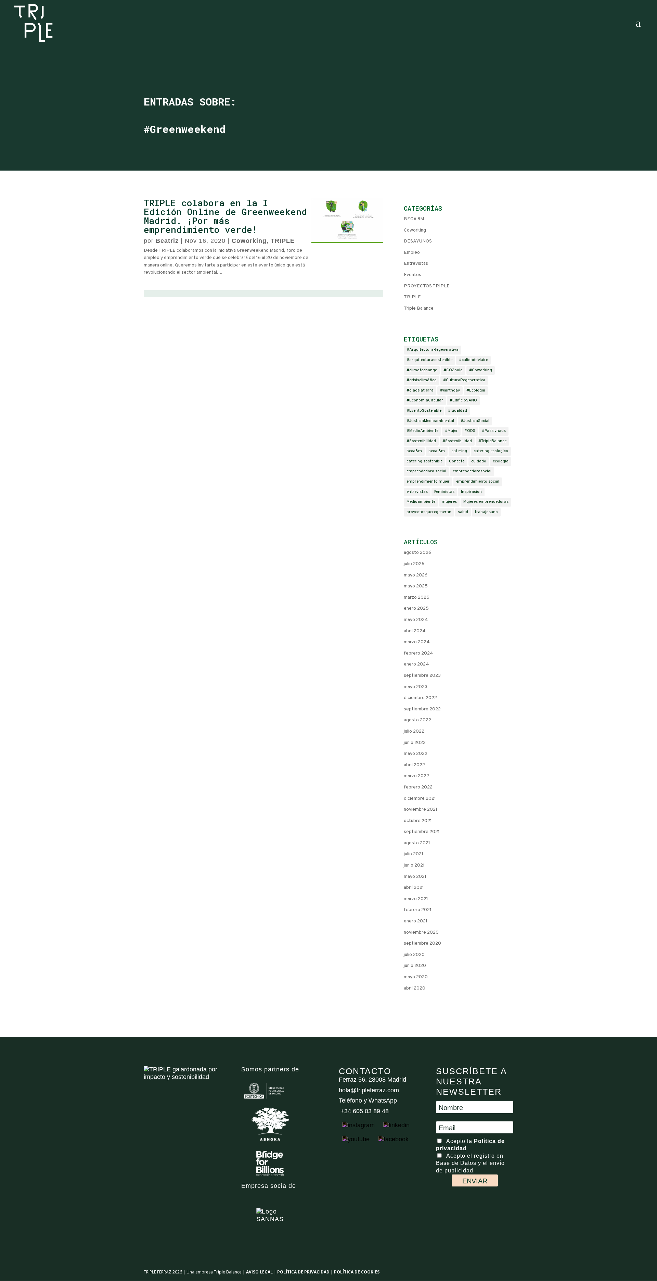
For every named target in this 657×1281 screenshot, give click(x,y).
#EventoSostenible (424, 410)
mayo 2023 (415, 687)
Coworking (249, 240)
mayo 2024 (416, 620)
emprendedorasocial (472, 471)
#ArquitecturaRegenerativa (433, 349)
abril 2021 (414, 888)
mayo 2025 (416, 586)
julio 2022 (414, 731)
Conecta (457, 461)
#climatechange (422, 370)
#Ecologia (475, 390)
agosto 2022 (417, 720)
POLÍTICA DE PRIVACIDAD (303, 1272)
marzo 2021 (416, 899)
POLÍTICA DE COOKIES (356, 1272)
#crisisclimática (422, 380)
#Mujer (451, 431)
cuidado (478, 461)
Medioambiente (421, 502)
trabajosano (486, 512)
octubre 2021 (418, 821)
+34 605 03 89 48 (364, 1111)
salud (463, 512)
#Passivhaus (494, 431)
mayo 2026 (415, 575)
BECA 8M (414, 219)
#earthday (450, 390)
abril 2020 (414, 988)
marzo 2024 (417, 642)
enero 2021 (415, 921)
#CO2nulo (453, 370)
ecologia (500, 461)
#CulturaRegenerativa (464, 380)
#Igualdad (457, 410)
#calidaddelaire (473, 360)
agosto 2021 (417, 843)
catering (459, 451)
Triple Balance (419, 308)
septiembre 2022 (422, 709)
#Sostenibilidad (421, 441)
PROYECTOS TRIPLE (427, 286)
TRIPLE (283, 240)
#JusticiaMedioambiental (430, 421)
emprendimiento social (477, 481)
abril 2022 (414, 765)
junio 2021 (414, 865)
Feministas (444, 492)
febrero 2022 (418, 787)
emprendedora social (426, 471)
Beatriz (167, 240)
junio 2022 (415, 743)
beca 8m (436, 451)
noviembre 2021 (420, 809)
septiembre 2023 (422, 676)
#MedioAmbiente (422, 431)
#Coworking (480, 370)
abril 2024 (415, 631)
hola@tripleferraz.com (369, 1090)
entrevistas (417, 492)
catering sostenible (424, 461)
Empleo (412, 253)
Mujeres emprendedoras (485, 502)
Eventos (412, 275)
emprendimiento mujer (428, 481)
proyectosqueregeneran (429, 512)
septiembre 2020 (422, 943)
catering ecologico (491, 451)
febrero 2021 (417, 910)
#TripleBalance (492, 441)
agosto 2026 (417, 553)
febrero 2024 (418, 653)
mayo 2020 (416, 977)
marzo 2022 (416, 776)
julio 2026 (414, 564)
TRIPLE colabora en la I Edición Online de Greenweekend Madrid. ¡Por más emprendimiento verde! (225, 216)
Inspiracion (471, 492)
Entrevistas (416, 263)
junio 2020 (415, 966)
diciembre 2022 (420, 698)
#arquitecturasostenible (429, 360)
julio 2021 (413, 854)
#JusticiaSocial (475, 421)
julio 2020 (414, 955)
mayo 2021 (415, 877)
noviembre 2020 (421, 932)
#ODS (469, 431)
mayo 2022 (415, 754)
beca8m (414, 451)
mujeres (449, 502)
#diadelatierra (420, 390)
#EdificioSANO (463, 400)
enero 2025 (416, 608)
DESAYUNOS (418, 241)
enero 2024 (416, 664)
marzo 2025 (416, 597)
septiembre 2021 (422, 832)
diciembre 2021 (420, 798)
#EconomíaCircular (425, 400)
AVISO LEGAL (259, 1272)
